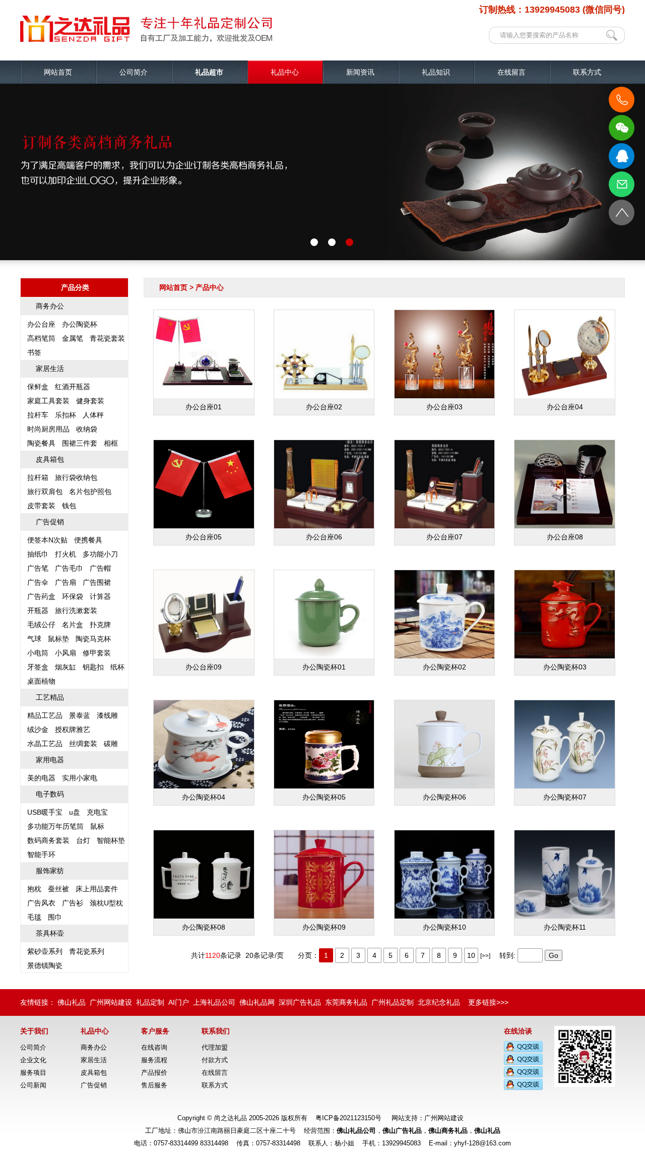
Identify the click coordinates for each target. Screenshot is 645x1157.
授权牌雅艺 (72, 729)
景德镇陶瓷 (44, 965)
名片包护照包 (90, 492)
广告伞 (37, 582)
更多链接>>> (488, 1002)
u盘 (74, 812)
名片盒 (72, 625)
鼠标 (97, 826)
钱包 (69, 506)
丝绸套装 (83, 744)
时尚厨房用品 (48, 429)
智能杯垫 (111, 840)
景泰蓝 (79, 715)
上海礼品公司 (214, 1002)
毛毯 (34, 917)
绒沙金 (37, 729)
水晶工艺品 (44, 744)
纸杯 (117, 667)
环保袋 (72, 596)
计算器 (100, 596)
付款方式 (215, 1060)
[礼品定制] (146, 40)
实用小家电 (79, 778)
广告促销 (50, 522)
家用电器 (50, 760)
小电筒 (37, 653)
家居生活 (50, 368)
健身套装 (90, 401)
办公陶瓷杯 (79, 324)
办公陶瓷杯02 (444, 667)
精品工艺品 (44, 715)
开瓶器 (37, 610)
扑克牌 (100, 625)
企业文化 (33, 1060)
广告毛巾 (69, 568)
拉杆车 (37, 415)
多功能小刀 (100, 554)
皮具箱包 (50, 459)
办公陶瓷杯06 (444, 797)
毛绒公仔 (41, 625)
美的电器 (41, 778)
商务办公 (50, 306)
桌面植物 (41, 681)
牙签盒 (37, 667)
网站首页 (58, 72)
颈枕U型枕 (106, 903)
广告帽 (100, 568)
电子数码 (50, 794)
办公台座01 (203, 407)
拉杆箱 (37, 477)
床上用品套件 (97, 889)
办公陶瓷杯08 (203, 927)
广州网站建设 (111, 1002)
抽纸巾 (37, 554)
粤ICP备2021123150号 (348, 1118)
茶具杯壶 (50, 933)
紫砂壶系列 (44, 951)
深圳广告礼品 (300, 1002)
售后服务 (154, 1085)
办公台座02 (324, 407)
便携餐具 (88, 540)
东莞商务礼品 (346, 1002)
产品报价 (154, 1072)
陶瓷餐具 (41, 443)
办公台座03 (444, 407)
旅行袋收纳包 (76, 477)
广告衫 (72, 903)
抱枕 (34, 889)
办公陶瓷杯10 (444, 927)
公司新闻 (33, 1085)
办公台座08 (565, 537)
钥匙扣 (93, 667)
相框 (111, 443)
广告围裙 (97, 582)
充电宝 (97, 812)
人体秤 (93, 415)
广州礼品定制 (392, 1002)
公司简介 (133, 72)
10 (471, 955)
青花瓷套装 (107, 338)
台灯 (83, 840)
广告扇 (65, 582)
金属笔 (72, 338)
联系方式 (587, 72)
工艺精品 (50, 697)
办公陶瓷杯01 (324, 667)
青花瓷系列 (86, 951)
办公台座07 (444, 537)
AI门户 (178, 1002)
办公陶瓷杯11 (565, 927)
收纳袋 (86, 429)
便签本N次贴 (47, 540)
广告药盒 (41, 596)
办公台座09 (203, 667)
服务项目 (33, 1072)
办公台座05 (203, 537)
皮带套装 (41, 506)
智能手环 (41, 854)
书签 (34, 352)
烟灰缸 (65, 667)
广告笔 (37, 568)
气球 (34, 639)
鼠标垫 (58, 639)
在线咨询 (154, 1047)
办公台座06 (324, 537)
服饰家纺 (50, 871)
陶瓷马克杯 (93, 639)
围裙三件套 (79, 443)
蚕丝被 (58, 889)
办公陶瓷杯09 (324, 927)
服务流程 (154, 1060)
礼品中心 (285, 72)
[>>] (485, 955)
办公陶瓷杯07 (565, 797)
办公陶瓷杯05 (324, 797)
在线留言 (511, 72)
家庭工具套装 (48, 401)
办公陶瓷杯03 (565, 667)
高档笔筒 (41, 338)
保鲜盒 (37, 387)
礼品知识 (436, 72)
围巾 (55, 917)
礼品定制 (150, 1002)
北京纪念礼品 (439, 1002)
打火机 (65, 554)
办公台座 (41, 324)
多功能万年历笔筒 (55, 826)
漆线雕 (107, 715)
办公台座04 (565, 407)
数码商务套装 (48, 840)
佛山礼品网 (257, 1002)
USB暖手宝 (44, 812)
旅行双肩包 (44, 492)
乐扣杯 (65, 415)
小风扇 (65, 653)
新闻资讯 (360, 72)
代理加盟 (215, 1047)
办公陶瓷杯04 (203, 797)
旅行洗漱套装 (76, 610)
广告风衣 (41, 903)
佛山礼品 (71, 1002)
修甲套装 (97, 653)
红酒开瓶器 (72, 387)
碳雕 (111, 744)
